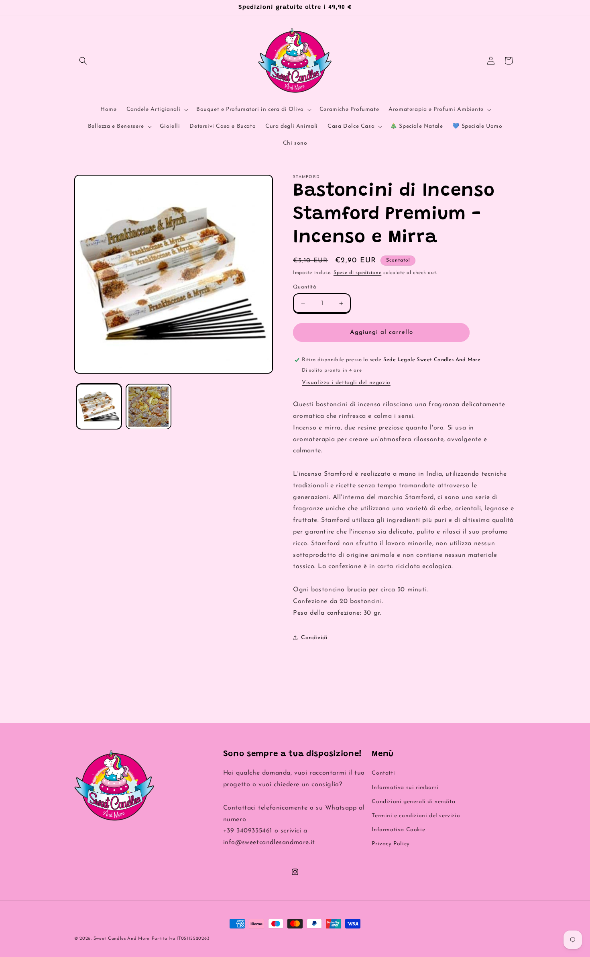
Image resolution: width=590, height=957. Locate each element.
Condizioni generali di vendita (413, 802)
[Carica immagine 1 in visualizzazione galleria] (99, 406)
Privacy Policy (390, 844)
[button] (83, 61)
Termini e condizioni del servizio (416, 816)
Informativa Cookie (398, 830)
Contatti (383, 773)
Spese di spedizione (357, 272)
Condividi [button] (314, 638)
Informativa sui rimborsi (405, 788)
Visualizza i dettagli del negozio (346, 383)
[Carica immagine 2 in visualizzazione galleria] (148, 406)
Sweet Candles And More (122, 939)
